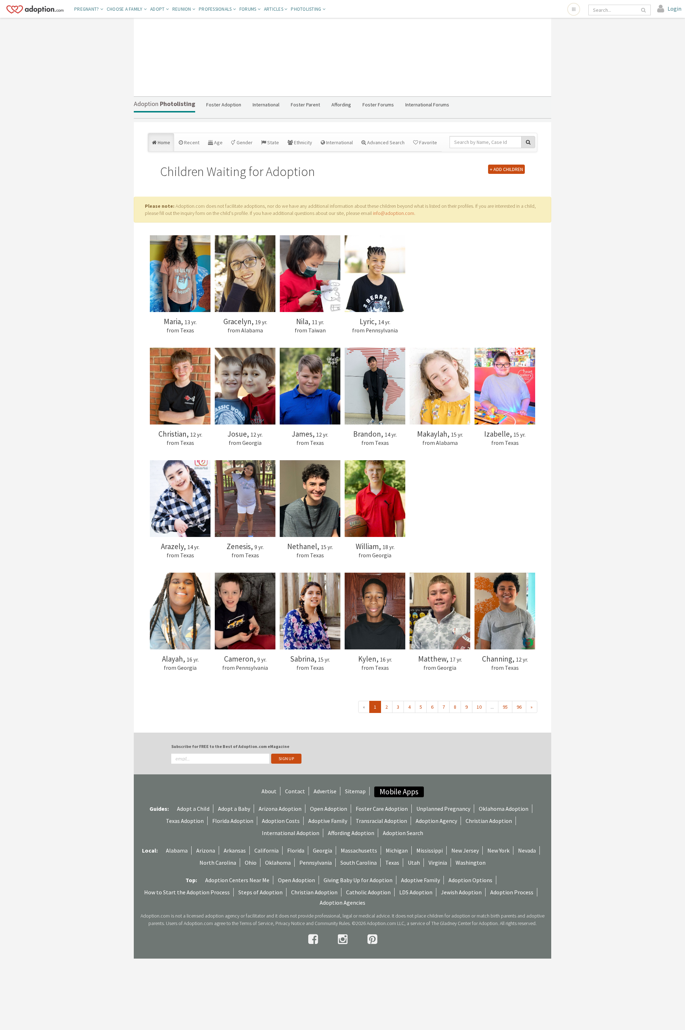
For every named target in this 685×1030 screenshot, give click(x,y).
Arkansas (235, 850)
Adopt (158, 9)
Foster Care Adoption (382, 808)
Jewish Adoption (461, 892)
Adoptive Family (327, 820)
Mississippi (429, 850)
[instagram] (344, 939)
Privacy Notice (290, 923)
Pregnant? (87, 9)
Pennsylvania (315, 862)
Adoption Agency (436, 820)
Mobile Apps (399, 792)
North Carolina (217, 862)
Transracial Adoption (381, 820)
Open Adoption (328, 808)
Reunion (182, 9)
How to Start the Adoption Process (187, 892)
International (339, 142)
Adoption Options (470, 880)
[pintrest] (372, 939)
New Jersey (465, 850)
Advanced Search (385, 142)
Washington (471, 862)
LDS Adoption (415, 892)
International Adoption (290, 832)
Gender (244, 142)
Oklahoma (278, 862)
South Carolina (358, 862)
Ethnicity (302, 142)
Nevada (527, 850)
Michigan (397, 850)
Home (163, 142)
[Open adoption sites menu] (573, 9)
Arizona (205, 850)
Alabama (177, 850)
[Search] (644, 10)
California (266, 850)
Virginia (437, 862)
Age (218, 142)
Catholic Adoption (368, 892)
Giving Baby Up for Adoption (358, 880)
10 (479, 707)
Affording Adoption (351, 832)
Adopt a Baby (234, 808)
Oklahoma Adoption (503, 808)
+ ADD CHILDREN (506, 169)
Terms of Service (256, 923)
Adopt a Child (193, 808)
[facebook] (314, 939)
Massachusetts (359, 850)
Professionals (216, 9)
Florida (295, 850)
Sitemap (355, 791)
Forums (248, 9)
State (272, 142)
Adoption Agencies (342, 902)
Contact (295, 791)
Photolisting (306, 9)
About (269, 791)
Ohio (251, 862)
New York (498, 850)
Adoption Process (511, 892)
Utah (414, 862)
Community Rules (332, 923)
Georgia (322, 850)
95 (505, 707)
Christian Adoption (489, 820)
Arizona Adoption (280, 808)
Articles (274, 9)
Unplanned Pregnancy (443, 808)
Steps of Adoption (260, 892)
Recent (191, 142)
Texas (392, 862)
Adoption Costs (281, 820)
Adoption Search (403, 832)
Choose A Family (125, 9)
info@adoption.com (393, 213)
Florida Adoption (232, 820)
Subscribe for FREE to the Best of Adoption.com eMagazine (230, 746)
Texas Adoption (185, 820)
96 (519, 707)
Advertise (325, 791)
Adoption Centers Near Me (237, 880)
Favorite (427, 142)
